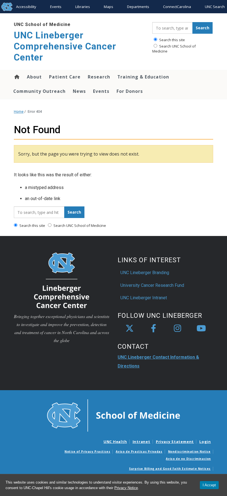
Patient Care (65, 77)
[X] (129, 328)
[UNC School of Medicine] (113, 415)
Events (55, 6)
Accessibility (26, 6)
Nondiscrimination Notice (189, 451)
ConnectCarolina (177, 6)
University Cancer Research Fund (152, 285)
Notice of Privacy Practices (87, 451)
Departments (138, 6)
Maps (108, 6)
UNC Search (215, 6)
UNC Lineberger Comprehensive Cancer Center (65, 46)
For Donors (130, 91)
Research (99, 77)
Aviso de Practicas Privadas (139, 451)
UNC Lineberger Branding (144, 272)
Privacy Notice (126, 488)
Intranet (141, 441)
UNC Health (115, 441)
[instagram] (177, 328)
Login (205, 441)
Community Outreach (39, 91)
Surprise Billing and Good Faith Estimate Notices (170, 469)
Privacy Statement (175, 441)
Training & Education (143, 77)
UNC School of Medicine (42, 24)
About (34, 77)
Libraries (82, 6)
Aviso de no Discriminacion (188, 459)
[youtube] (201, 328)
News (79, 91)
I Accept (209, 485)
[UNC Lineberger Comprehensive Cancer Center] (61, 280)
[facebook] (153, 328)
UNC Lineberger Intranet (143, 297)
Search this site (171, 39)
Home (16, 76)
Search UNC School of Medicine (174, 49)
